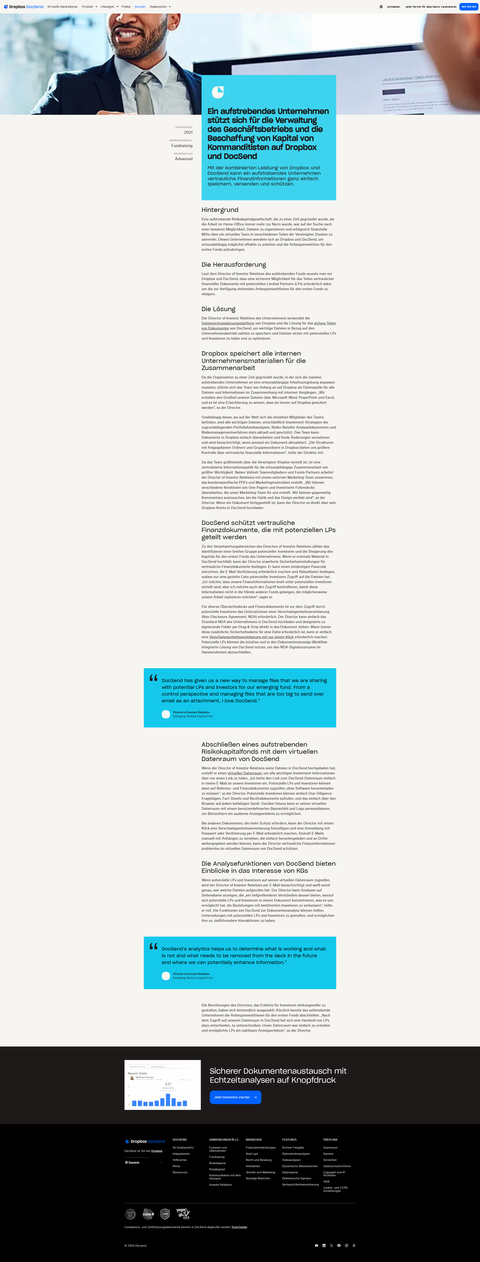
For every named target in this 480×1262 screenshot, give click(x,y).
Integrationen (181, 1153)
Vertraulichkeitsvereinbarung (300, 1184)
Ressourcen (180, 1172)
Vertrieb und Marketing (260, 1172)
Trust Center (239, 1227)
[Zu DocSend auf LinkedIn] (324, 1246)
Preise (176, 1166)
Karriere (328, 1153)
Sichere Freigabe (293, 1147)
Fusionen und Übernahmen (218, 1149)
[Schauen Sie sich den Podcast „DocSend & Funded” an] (354, 1246)
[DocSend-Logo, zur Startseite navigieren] (23, 7)
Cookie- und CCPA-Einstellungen (336, 1189)
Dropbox (156, 1150)
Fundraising (217, 1156)
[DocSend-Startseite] (145, 1142)
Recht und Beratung (259, 1159)
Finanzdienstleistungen (261, 1147)
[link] (393, 7)
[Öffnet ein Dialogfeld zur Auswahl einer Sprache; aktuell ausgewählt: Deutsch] (381, 7)
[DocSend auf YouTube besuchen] (316, 1246)
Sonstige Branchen (258, 1178)
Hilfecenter (180, 1159)
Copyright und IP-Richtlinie (334, 1174)
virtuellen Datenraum (245, 773)
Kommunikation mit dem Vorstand (225, 1177)
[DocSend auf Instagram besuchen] (346, 1246)
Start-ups (252, 1153)
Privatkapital (217, 1169)
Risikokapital (217, 1163)
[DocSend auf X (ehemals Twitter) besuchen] (331, 1246)
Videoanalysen (291, 1159)
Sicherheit (330, 1159)
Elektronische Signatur (296, 1178)
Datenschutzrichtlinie (337, 1166)
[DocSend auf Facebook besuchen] (339, 1246)
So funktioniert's (183, 1147)
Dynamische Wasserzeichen (300, 1166)
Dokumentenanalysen (296, 1153)
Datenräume (290, 1172)
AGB (326, 1181)
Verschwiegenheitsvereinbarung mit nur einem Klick (251, 637)
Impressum (330, 1147)
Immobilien (253, 1166)
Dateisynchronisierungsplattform (228, 323)
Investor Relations (220, 1184)
